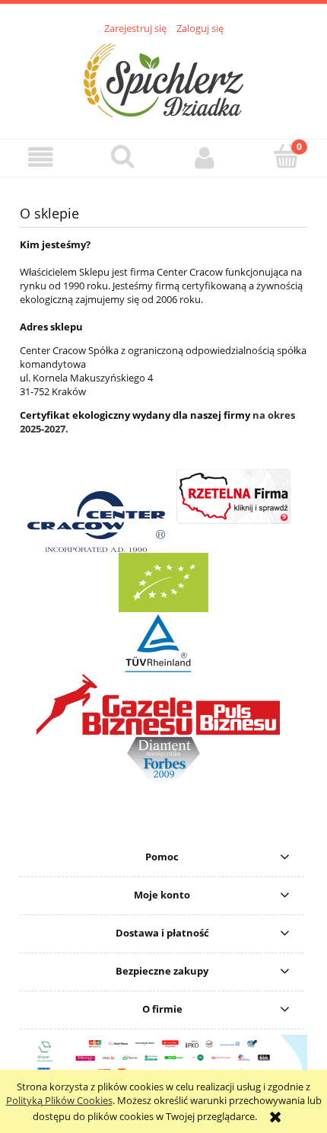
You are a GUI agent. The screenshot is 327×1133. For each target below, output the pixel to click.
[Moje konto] (205, 157)
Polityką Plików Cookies (59, 1100)
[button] (41, 157)
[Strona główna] (163, 78)
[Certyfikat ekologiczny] (21, 812)
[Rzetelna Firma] (233, 520)
